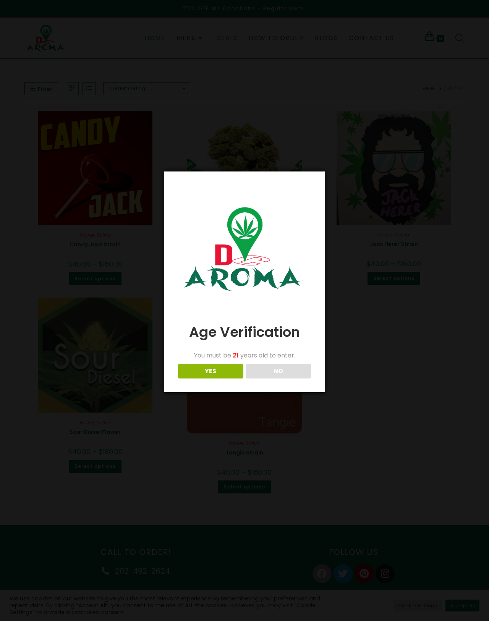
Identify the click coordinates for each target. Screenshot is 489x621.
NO (278, 371)
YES (210, 371)
